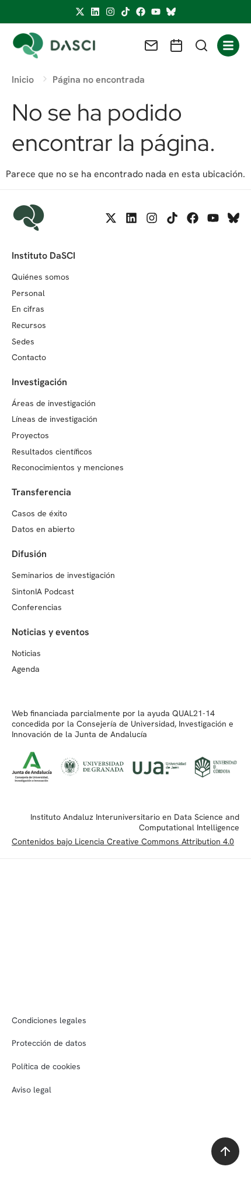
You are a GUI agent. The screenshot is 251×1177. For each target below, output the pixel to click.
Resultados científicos (52, 451)
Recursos (29, 325)
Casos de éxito (39, 513)
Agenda (26, 669)
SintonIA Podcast (43, 591)
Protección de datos (49, 1043)
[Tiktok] (125, 11)
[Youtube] (156, 11)
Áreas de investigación (54, 403)
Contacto (29, 357)
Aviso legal (31, 1089)
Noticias (26, 653)
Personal (28, 293)
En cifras (28, 309)
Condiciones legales (49, 1020)
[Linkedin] (95, 11)
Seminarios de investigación (63, 575)
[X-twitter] (80, 11)
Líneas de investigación (54, 419)
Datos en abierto (43, 529)
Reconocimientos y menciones (68, 467)
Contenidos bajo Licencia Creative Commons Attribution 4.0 (123, 841)
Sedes (23, 341)
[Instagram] (110, 11)
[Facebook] (140, 11)
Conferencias (37, 607)
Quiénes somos (40, 277)
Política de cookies (46, 1066)
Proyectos (30, 435)
